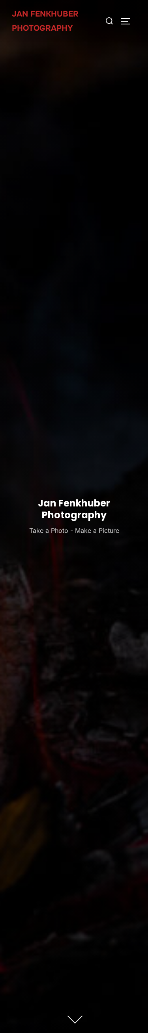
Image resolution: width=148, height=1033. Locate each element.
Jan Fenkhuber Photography (45, 21)
